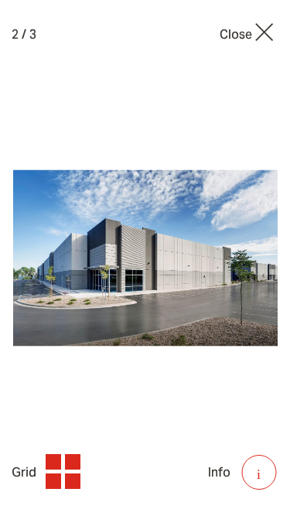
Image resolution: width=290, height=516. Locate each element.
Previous (67, 258)
